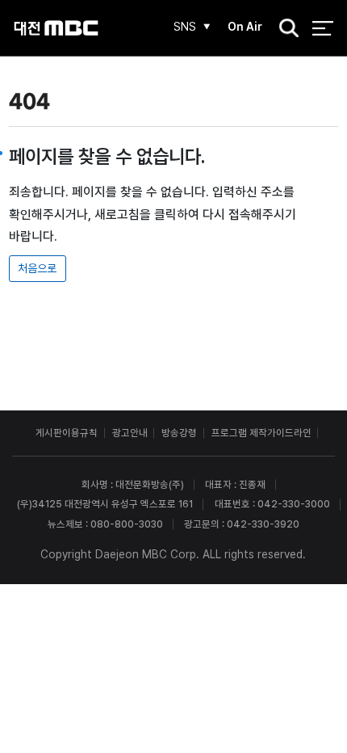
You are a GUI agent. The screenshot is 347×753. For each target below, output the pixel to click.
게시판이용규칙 (67, 433)
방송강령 (179, 433)
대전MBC (56, 27)
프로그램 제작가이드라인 (261, 433)
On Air (245, 26)
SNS (185, 26)
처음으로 (37, 268)
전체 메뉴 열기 (322, 27)
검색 (284, 29)
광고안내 (130, 433)
